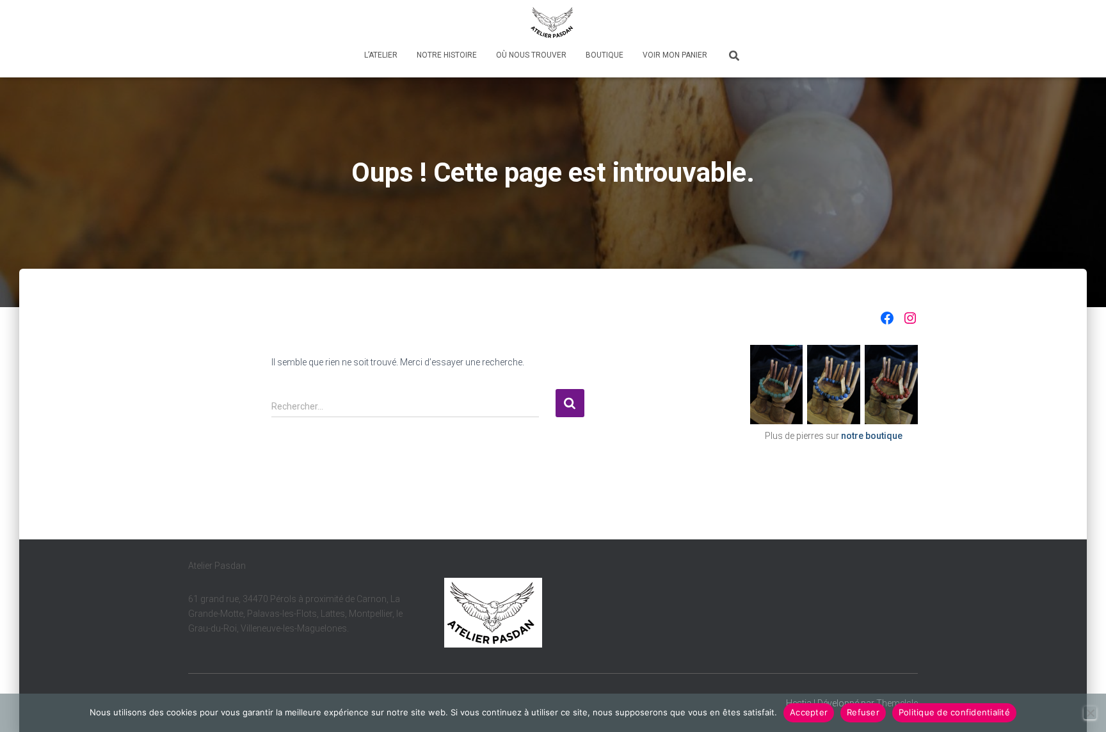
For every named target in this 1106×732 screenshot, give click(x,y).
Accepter (809, 712)
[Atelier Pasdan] (553, 22)
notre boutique (871, 436)
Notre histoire (447, 55)
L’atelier (380, 55)
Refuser (863, 712)
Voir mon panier (675, 55)
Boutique (604, 55)
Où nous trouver (531, 55)
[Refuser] (1090, 712)
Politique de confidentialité (954, 712)
